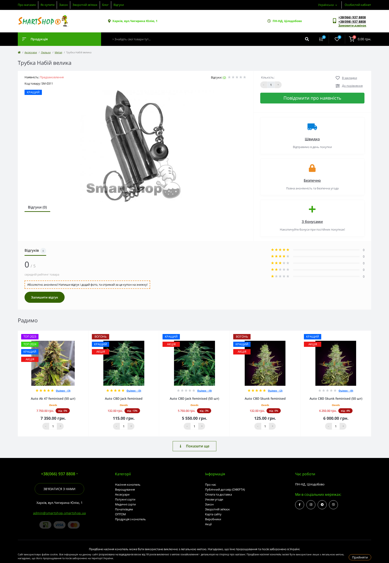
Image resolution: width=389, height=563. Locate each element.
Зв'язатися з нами (59, 489)
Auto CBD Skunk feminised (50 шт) (336, 398)
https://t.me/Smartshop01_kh (322, 504)
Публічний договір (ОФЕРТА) (225, 489)
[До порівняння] (80, 334)
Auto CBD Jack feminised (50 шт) (194, 398)
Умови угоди (214, 499)
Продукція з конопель (130, 519)
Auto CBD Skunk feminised (265, 398)
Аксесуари (31, 52)
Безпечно (312, 180)
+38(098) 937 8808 (352, 21)
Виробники (213, 519)
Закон (63, 5)
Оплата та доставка (218, 494)
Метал (58, 52)
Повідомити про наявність (312, 98)
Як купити (47, 5)
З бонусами (312, 221)
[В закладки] (86, 334)
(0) (224, 77)
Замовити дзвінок (352, 25)
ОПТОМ (120, 514)
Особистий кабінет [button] (358, 5)
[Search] (307, 39)
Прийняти (360, 557)
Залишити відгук (44, 297)
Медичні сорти (125, 504)
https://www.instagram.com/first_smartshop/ (310, 504)
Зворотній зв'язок (84, 5)
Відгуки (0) (37, 207)
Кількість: (267, 77)
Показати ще (197, 446)
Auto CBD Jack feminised (123, 398)
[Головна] (19, 52)
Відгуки (118, 5)
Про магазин (27, 5)
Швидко (312, 139)
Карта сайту (213, 514)
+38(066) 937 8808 (352, 17)
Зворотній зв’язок (217, 509)
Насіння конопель (127, 484)
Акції (208, 524)
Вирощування (125, 489)
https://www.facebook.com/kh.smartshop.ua (299, 504)
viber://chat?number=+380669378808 (333, 504)
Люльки (46, 52)
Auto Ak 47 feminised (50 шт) (53, 398)
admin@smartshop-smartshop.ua (59, 513)
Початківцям (124, 509)
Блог (105, 5)
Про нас (210, 484)
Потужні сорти (125, 499)
